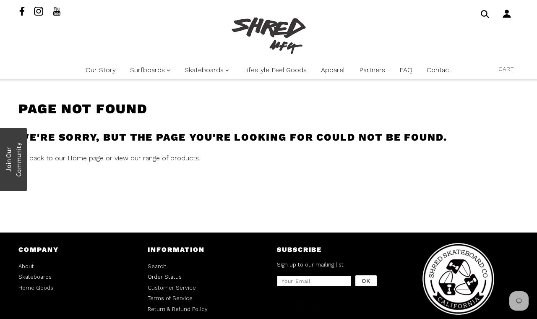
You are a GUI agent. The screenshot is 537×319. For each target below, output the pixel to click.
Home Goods (35, 288)
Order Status (165, 277)
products (184, 158)
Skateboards (35, 277)
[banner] (268, 36)
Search (157, 266)
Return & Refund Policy (178, 309)
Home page (86, 158)
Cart (506, 68)
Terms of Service (170, 298)
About (26, 266)
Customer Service (172, 288)
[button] (13, 159)
